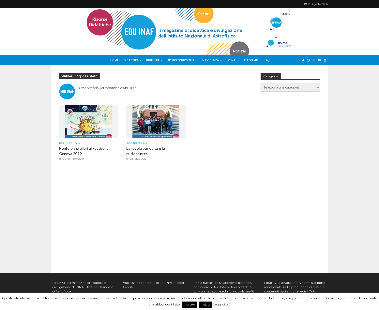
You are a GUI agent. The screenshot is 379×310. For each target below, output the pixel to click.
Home (114, 60)
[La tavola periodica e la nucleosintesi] (155, 121)
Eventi (231, 60)
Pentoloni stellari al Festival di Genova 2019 (84, 151)
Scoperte (133, 143)
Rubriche (153, 60)
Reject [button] (206, 304)
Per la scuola (69, 143)
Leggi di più (221, 304)
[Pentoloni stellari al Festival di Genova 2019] (88, 121)
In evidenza (210, 60)
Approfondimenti (180, 60)
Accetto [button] (190, 304)
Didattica (131, 60)
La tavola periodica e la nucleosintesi (145, 151)
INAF (144, 143)
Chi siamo (251, 60)
